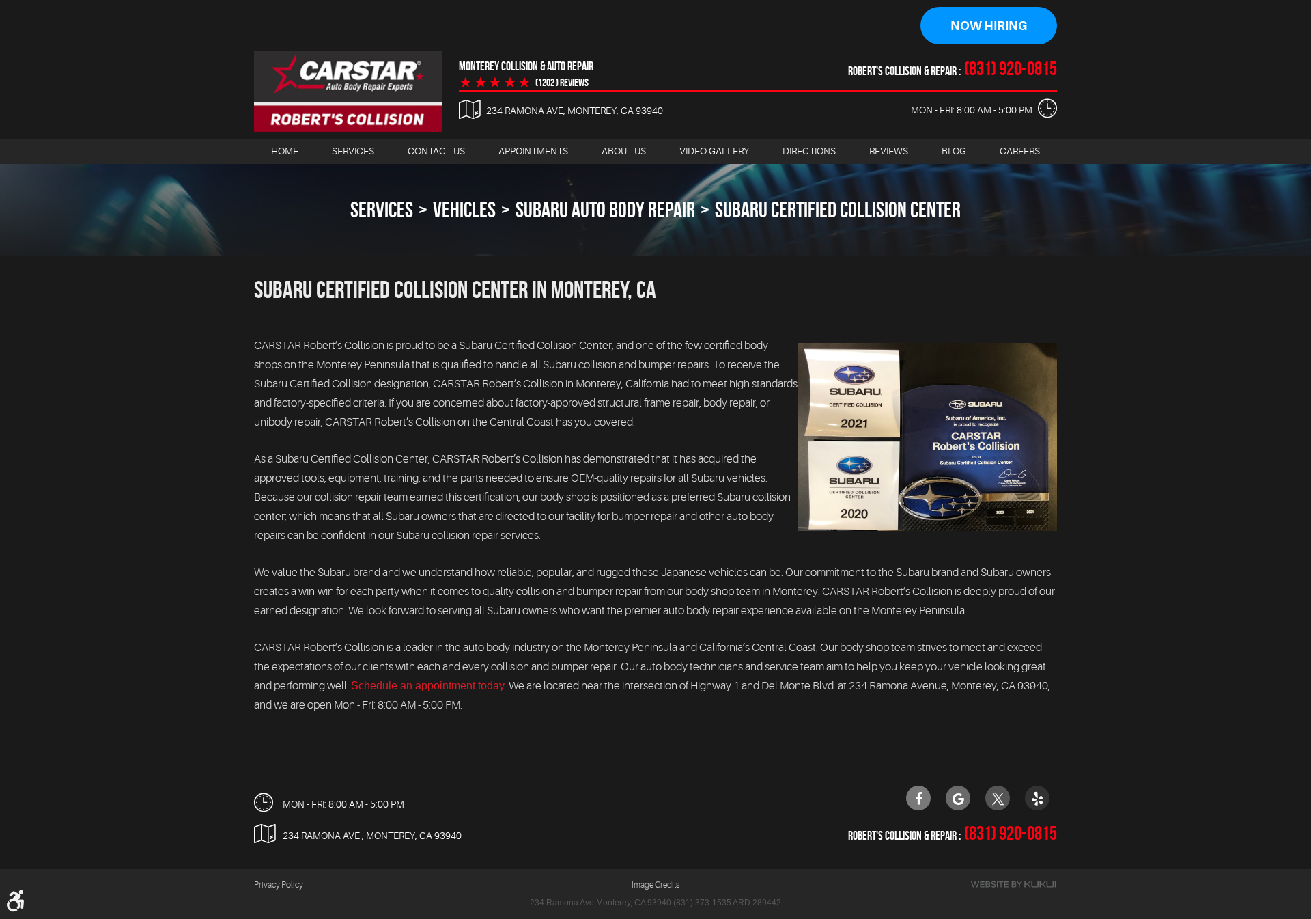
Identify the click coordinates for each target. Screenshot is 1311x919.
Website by (1013, 884)
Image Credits (655, 885)
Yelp (1037, 798)
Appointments (533, 151)
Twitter (997, 798)
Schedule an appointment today (428, 685)
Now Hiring (988, 26)
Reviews (888, 151)
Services (353, 151)
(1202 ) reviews (562, 82)
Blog (954, 151)
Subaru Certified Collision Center (838, 209)
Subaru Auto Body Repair (605, 209)
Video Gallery (714, 151)
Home (284, 151)
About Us (624, 151)
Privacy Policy (278, 885)
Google (958, 798)
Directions (809, 151)
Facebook (918, 798)
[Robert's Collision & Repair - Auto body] (348, 91)
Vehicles (464, 209)
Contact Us (436, 151)
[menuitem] (285, 151)
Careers (1020, 151)
